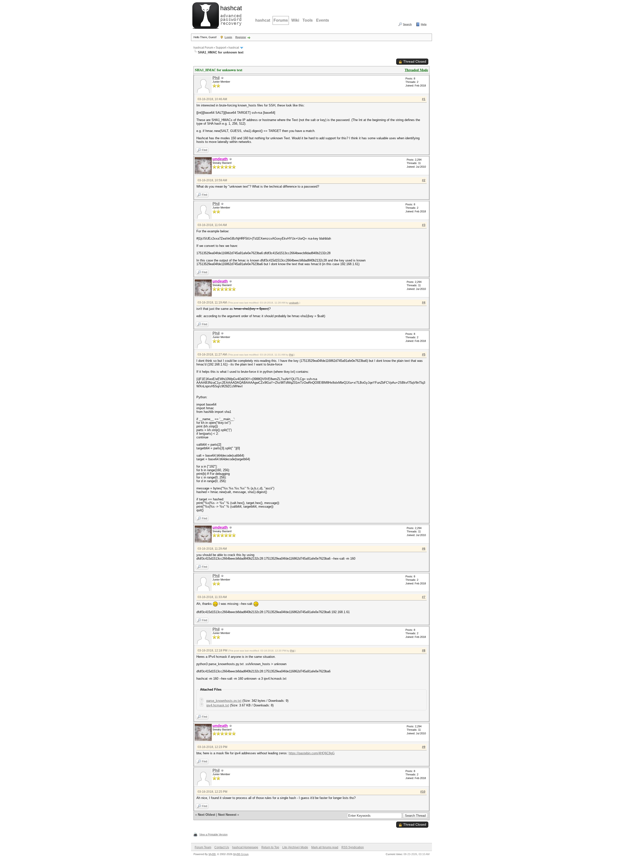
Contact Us (221, 847)
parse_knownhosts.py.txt (223, 701)
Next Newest (227, 814)
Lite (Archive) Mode (295, 847)
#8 (423, 650)
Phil (216, 78)
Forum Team (203, 847)
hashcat (262, 20)
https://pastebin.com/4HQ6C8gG (312, 753)
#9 (423, 747)
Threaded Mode (416, 69)
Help (424, 24)
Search (407, 24)
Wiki (295, 20)
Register (240, 37)
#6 (423, 548)
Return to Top (270, 847)
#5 (423, 354)
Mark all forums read (324, 847)
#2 (423, 180)
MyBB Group (240, 854)
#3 (423, 225)
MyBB (212, 854)
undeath (294, 302)
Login (228, 37)
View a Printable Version (213, 834)
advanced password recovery (230, 15)
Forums (281, 20)
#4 (423, 302)
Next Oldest (206, 814)
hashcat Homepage (245, 847)
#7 (423, 597)
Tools (307, 20)
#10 (422, 791)
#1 (423, 99)
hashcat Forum (203, 47)
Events (322, 20)
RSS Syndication (352, 847)
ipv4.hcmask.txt (217, 705)
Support (221, 47)
